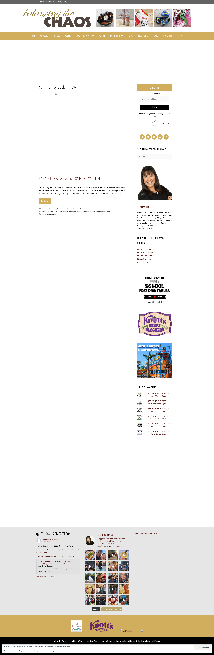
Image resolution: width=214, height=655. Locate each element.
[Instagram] (166, 137)
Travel (155, 36)
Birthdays (56, 36)
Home (33, 36)
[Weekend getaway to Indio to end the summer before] (113, 555)
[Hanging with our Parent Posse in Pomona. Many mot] (124, 566)
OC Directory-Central (145, 256)
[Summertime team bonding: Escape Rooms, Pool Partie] (113, 578)
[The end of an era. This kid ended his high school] (101, 600)
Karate (69, 209)
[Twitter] (148, 137)
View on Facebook (42, 576)
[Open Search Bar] (181, 36)
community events (103, 212)
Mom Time (102, 36)
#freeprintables (68, 556)
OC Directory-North (144, 249)
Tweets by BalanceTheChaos (145, 533)
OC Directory (167, 36)
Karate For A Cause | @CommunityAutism (69, 179)
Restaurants (143, 36)
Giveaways (44, 36)
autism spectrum (69, 212)
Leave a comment (49, 214)
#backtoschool (55, 556)
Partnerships (115, 36)
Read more (45, 201)
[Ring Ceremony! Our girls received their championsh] (124, 578)
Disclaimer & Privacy (77, 641)
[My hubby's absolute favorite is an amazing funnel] (113, 600)
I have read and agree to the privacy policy (154, 124)
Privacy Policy (61, 2)
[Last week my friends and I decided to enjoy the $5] (124, 555)
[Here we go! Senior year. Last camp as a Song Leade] (90, 578)
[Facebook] (142, 137)
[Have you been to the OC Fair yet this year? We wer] (113, 566)
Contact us (50, 2)
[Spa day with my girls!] (124, 589)
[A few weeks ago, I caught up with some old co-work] (101, 589)
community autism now (86, 212)
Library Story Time (144, 259)
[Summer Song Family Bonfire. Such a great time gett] (101, 555)
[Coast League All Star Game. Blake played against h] (90, 600)
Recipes (130, 36)
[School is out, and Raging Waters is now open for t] (124, 600)
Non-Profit (77, 209)
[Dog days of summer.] (101, 566)
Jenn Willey (144, 207)
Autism (44, 212)
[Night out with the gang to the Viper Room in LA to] (90, 566)
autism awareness (55, 212)
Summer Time (142, 262)
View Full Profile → (144, 228)
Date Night (68, 36)
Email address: (154, 93)
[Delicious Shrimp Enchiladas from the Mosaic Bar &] (90, 555)
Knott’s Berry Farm (84, 36)
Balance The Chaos (51, 539)
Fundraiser (61, 209)
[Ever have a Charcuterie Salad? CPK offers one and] (90, 589)
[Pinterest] (154, 137)
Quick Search (156, 641)
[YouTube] (160, 137)
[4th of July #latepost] (113, 589)
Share (52, 576)
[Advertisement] (107, 58)
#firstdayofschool (43, 556)
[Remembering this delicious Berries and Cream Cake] (101, 578)
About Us (41, 2)
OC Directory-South (145, 252)
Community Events (49, 209)
